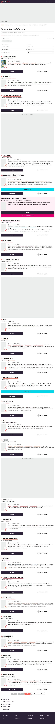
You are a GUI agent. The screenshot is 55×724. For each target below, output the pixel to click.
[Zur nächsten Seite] (34, 694)
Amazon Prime (19, 35)
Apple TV (13, 35)
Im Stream (35, 25)
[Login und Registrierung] (50, 1)
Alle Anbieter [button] (12, 193)
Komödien (25, 35)
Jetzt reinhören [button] (27, 212)
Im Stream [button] (12, 71)
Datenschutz (30, 715)
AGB (16, 715)
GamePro (30, 718)
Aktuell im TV (42, 25)
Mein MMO (42, 718)
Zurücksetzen (50, 39)
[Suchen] (46, 1)
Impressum (5, 715)
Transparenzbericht (44, 715)
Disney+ (5, 35)
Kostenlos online (35, 35)
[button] (43, 71)
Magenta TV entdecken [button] (27, 216)
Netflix (9, 35)
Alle (2, 25)
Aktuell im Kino (9, 25)
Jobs (4, 718)
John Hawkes (14, 231)
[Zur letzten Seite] (41, 694)
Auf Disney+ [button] (27, 189)
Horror (29, 35)
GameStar (17, 718)
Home (2, 21)
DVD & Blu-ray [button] (12, 689)
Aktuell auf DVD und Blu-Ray (23, 25)
